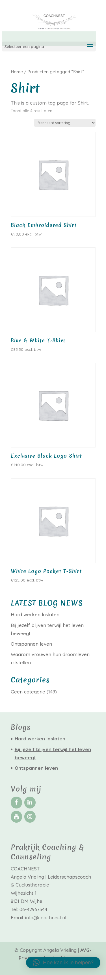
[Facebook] (16, 802)
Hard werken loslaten (35, 614)
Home (17, 71)
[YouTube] (16, 817)
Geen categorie (28, 692)
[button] (63, 962)
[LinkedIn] (30, 802)
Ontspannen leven (31, 644)
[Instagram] (30, 817)
